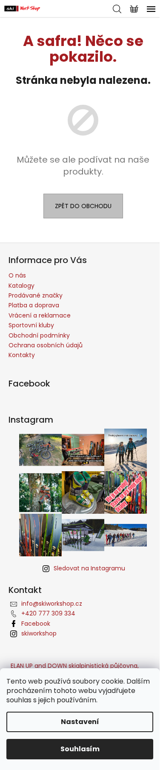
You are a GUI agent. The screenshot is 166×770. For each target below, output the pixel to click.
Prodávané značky (36, 295)
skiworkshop (39, 633)
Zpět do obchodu (83, 206)
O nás (17, 275)
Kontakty (22, 355)
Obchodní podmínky (39, 335)
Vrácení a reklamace (40, 315)
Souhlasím (80, 749)
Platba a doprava (34, 305)
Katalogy (21, 285)
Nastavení (80, 722)
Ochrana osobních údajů (46, 345)
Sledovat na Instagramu (89, 568)
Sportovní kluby (31, 325)
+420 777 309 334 (48, 613)
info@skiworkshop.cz (51, 603)
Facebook (35, 623)
